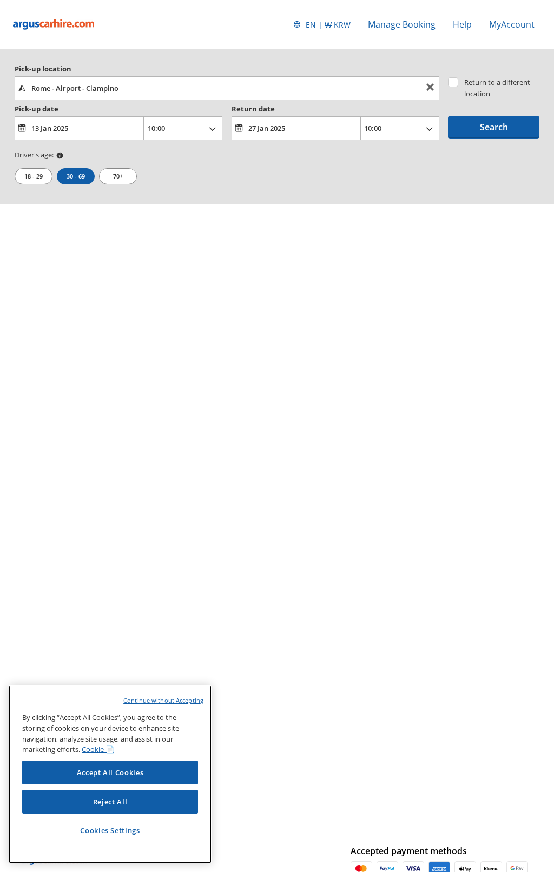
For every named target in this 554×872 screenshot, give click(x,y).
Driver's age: (34, 155)
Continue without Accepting (163, 700)
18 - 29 (33, 176)
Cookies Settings (110, 830)
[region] (110, 774)
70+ (118, 176)
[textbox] (227, 88)
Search (494, 127)
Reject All (110, 802)
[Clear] (430, 88)
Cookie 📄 (98, 749)
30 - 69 (76, 176)
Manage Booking (402, 24)
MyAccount (512, 24)
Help (462, 24)
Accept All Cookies (110, 772)
